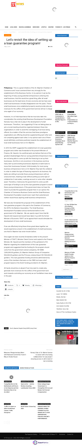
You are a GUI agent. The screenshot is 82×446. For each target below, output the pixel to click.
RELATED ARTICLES (11, 368)
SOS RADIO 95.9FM (62, 306)
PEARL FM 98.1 (61, 297)
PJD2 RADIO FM (61, 300)
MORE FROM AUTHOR (27, 368)
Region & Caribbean (25, 27)
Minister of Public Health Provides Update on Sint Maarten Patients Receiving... (70, 256)
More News (36, 27)
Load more (66, 269)
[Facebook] (6, 51)
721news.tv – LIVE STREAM (62, 27)
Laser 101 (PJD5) (61, 294)
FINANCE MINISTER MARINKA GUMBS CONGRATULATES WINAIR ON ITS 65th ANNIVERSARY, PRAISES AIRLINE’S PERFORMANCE (44, 412)
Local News (13, 27)
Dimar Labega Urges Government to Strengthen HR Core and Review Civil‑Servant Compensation (45, 388)
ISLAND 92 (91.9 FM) (63, 291)
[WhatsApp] (20, 51)
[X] (11, 51)
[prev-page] (5, 422)
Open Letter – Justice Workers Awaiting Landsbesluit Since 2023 (28, 386)
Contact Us (70, 434)
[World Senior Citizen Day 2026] (28, 400)
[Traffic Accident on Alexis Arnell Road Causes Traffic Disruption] (11, 400)
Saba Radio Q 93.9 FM (63, 303)
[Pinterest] (15, 51)
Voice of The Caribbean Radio (66, 312)
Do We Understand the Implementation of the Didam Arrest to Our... (71, 221)
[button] (75, 27)
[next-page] (8, 422)
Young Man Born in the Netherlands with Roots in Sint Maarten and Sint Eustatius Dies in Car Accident (11, 388)
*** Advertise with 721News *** (48, 434)
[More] (24, 51)
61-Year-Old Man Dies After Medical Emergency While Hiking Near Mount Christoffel (71, 208)
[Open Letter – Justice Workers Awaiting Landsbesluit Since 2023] (28, 377)
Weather (51, 27)
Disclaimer (62, 434)
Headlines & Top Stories (27, 381)
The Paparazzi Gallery (31, 434)
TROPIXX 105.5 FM (62, 309)
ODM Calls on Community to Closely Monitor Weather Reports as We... (60, 118)
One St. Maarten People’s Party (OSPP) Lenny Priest (23, 328)
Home (6, 27)
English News (8, 381)
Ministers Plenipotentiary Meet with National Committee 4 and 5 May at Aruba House (15, 355)
